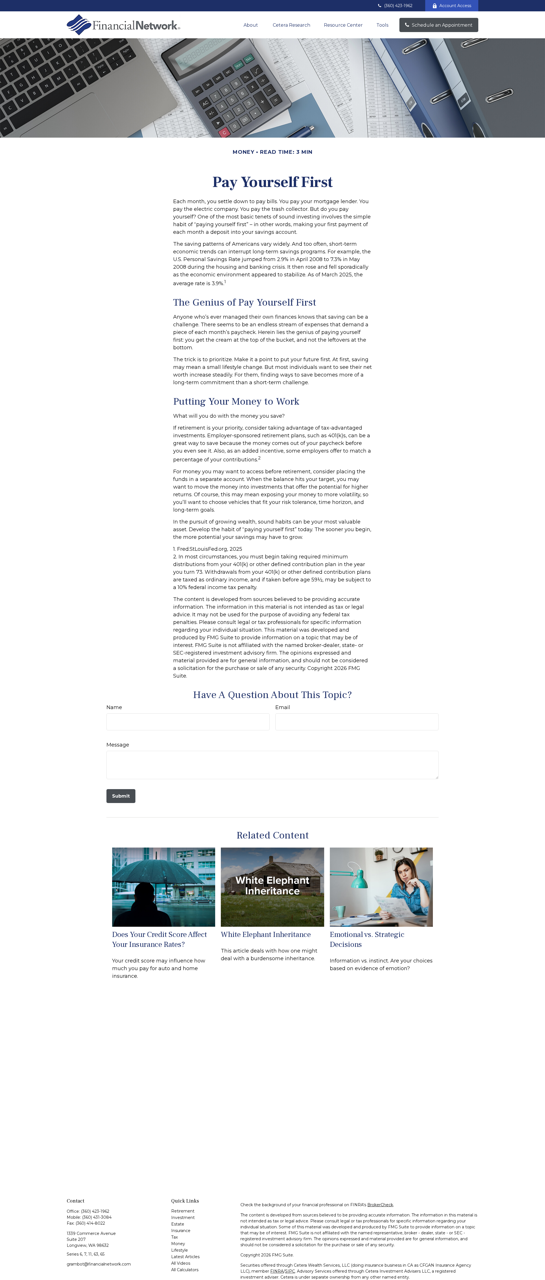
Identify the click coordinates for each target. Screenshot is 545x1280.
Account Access (455, 5)
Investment (183, 1217)
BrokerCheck (380, 1204)
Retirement (182, 1211)
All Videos (180, 1263)
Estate (177, 1224)
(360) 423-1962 (398, 5)
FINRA (277, 1271)
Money (178, 1243)
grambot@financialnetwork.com (99, 1264)
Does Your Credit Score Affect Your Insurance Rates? (159, 939)
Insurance (180, 1230)
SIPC (290, 1271)
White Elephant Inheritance (266, 934)
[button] (251, 25)
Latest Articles (185, 1256)
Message (117, 745)
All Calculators (184, 1269)
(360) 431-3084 (97, 1217)
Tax (174, 1237)
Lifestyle (179, 1250)
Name (114, 707)
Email (282, 707)
